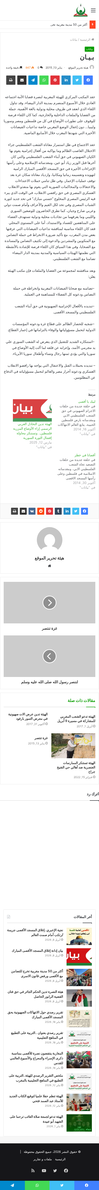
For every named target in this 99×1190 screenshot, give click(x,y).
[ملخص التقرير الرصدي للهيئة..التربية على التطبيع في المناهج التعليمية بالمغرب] (79, 1081)
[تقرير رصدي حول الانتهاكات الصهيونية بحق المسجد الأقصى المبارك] (79, 1018)
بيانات (73, 39)
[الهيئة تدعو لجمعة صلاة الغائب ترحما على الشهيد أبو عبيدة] (79, 1123)
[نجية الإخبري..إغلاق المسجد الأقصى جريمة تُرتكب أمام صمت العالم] (79, 936)
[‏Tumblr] (58, 511)
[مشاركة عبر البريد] (23, 511)
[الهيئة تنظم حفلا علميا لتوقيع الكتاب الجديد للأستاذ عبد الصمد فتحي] (79, 1102)
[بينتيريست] (49, 511)
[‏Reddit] (40, 511)
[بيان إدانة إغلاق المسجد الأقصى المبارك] (79, 957)
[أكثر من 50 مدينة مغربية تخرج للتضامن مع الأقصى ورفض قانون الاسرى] (79, 977)
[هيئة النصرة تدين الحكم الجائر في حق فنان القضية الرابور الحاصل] (79, 998)
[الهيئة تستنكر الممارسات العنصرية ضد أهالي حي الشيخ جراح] (73, 745)
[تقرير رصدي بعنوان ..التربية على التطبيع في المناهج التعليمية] (79, 1039)
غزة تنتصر (41, 738)
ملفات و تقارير (42, 1159)
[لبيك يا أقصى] (73, 417)
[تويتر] (75, 511)
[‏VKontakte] (32, 511)
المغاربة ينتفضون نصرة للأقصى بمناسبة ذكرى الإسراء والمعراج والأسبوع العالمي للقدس (36, 1058)
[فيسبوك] (84, 511)
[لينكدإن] (67, 511)
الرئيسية (85, 39)
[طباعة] (14, 511)
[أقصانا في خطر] (73, 471)
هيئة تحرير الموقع (78, 67)
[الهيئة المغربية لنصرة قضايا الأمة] (80, 10)
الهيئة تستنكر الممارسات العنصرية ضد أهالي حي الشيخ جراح (76, 767)
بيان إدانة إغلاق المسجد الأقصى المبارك (37, 950)
